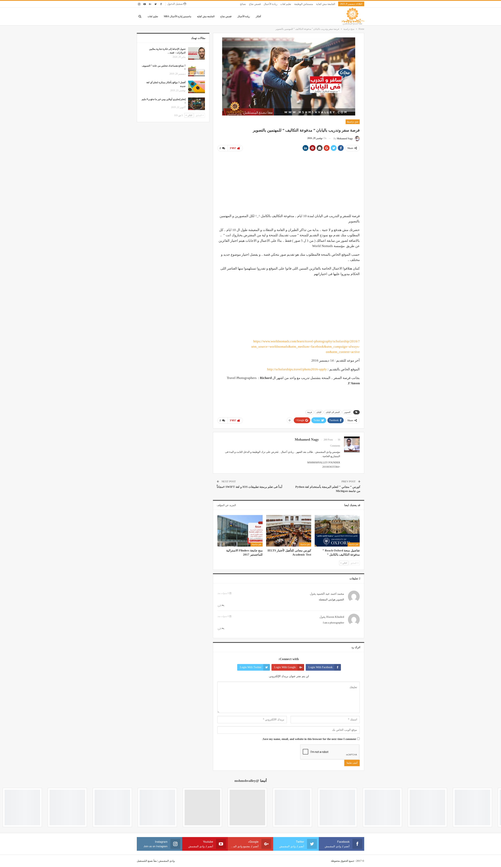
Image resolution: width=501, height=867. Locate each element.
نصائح (243, 4)
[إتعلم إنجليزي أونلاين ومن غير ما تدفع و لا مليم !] (196, 103)
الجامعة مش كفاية (325, 4)
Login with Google (285, 667)
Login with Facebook (320, 667)
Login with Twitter (250, 667)
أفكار (258, 16)
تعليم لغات (285, 4)
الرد (219, 605)
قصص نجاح (255, 4)
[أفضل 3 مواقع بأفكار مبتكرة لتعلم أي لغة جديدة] (196, 87)
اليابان (318, 412)
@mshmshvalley (246, 781)
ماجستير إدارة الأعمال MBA (177, 16)
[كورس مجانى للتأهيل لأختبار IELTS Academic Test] (288, 531)
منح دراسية (352, 122)
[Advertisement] (288, 182)
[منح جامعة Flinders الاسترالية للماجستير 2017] (239, 531)
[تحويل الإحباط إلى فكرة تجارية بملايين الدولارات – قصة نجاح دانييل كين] (196, 53)
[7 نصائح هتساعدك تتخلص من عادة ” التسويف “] (196, 70)
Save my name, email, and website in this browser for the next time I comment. (309, 739)
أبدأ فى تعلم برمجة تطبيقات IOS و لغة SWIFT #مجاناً (249, 486)
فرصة (309, 412)
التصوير (347, 412)
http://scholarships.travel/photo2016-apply (297, 369)
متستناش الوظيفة (303, 4)
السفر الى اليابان (333, 412)
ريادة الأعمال (270, 4)
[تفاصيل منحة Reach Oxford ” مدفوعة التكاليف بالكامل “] (337, 531)
